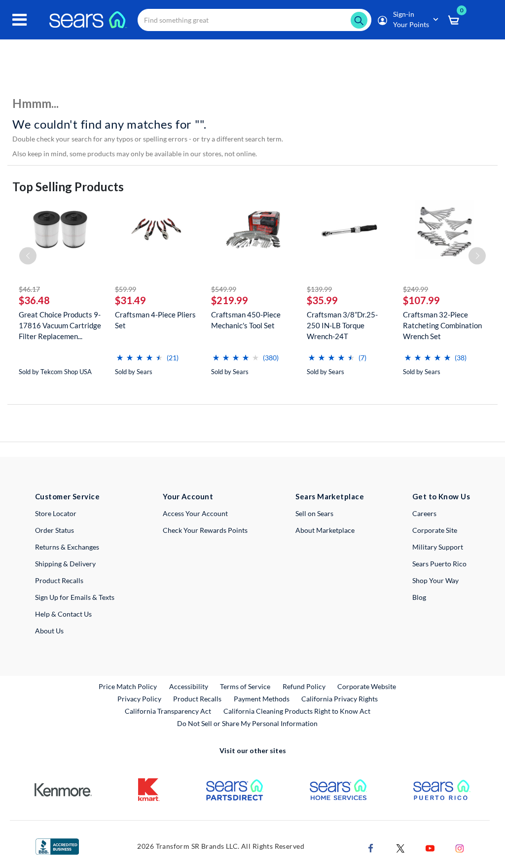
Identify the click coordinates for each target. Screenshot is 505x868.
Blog (419, 597)
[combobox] (254, 20)
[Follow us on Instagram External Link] (459, 847)
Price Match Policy (128, 686)
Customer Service (67, 496)
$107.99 (421, 300)
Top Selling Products (68, 186)
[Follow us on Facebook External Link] (371, 847)
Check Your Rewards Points (205, 530)
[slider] (139, 353)
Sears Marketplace (329, 496)
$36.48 (34, 300)
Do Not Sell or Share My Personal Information (247, 723)
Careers (424, 513)
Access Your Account (195, 513)
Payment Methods (261, 698)
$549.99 (223, 289)
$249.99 (415, 289)
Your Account (188, 496)
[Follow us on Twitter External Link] (400, 847)
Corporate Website (367, 686)
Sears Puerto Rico (439, 563)
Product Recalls (59, 580)
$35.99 (322, 300)
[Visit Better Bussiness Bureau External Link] (57, 845)
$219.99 (229, 300)
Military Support (437, 547)
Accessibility (188, 686)
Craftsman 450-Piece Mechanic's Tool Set (246, 320)
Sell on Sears (314, 513)
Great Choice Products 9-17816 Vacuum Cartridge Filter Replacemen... (60, 325)
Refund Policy (304, 686)
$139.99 (319, 289)
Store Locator (55, 513)
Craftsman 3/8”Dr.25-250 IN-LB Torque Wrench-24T (342, 325)
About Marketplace (325, 530)
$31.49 (130, 300)
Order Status (54, 530)
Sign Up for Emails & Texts (74, 597)
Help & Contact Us (63, 614)
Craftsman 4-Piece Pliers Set (155, 320)
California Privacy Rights (339, 698)
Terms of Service (245, 686)
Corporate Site (434, 530)
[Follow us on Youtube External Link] (430, 847)
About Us (49, 630)
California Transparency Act (168, 711)
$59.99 (125, 289)
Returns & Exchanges (67, 547)
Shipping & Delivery (65, 563)
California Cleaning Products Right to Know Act (296, 711)
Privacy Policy (139, 698)
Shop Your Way (435, 580)
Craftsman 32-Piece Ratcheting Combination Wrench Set (442, 325)
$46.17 (29, 289)
